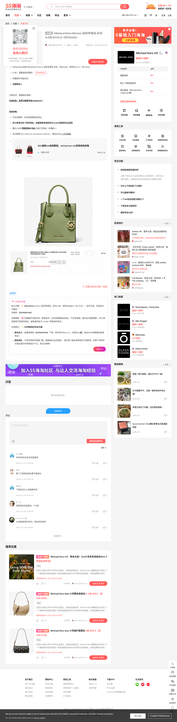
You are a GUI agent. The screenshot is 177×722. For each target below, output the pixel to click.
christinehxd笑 (21, 518)
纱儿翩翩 (19, 454)
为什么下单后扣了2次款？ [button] (132, 186)
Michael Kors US (55, 45)
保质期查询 (136, 151)
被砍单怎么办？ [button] (127, 212)
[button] (29, 6)
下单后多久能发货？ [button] (129, 206)
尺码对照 (122, 140)
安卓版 (110, 684)
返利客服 (49, 692)
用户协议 (29, 692)
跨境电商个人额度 (71, 688)
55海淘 (13, 7)
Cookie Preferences (160, 716)
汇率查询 (149, 140)
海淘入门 (93, 684)
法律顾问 (49, 696)
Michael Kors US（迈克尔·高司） (152, 53)
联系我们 (49, 688)
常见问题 (49, 684)
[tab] (142, 169)
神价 (14, 293)
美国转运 (149, 115)
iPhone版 (111, 688)
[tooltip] (20, 45)
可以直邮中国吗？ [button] (128, 192)
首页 (7, 23)
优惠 (16, 15)
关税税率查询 (163, 140)
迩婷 (17, 470)
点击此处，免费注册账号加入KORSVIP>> (26, 101)
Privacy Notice (39, 718)
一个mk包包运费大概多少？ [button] (133, 199)
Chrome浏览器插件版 (116, 692)
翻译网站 (122, 151)
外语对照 (149, 151)
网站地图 (29, 696)
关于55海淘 (30, 684)
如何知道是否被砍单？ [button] (130, 170)
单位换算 (135, 140)
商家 (28, 15)
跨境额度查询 (163, 151)
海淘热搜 (93, 688)
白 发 (18, 502)
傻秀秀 (18, 486)
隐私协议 (29, 688)
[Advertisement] (142, 460)
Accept (137, 716)
